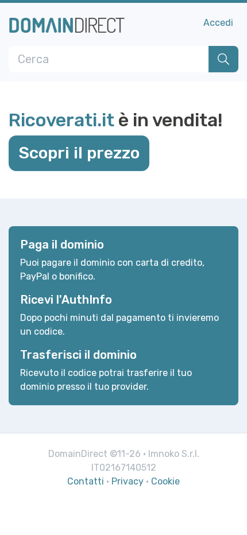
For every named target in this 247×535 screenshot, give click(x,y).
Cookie (165, 481)
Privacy (127, 481)
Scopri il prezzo (79, 152)
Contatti (85, 481)
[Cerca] (223, 59)
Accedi (218, 22)
